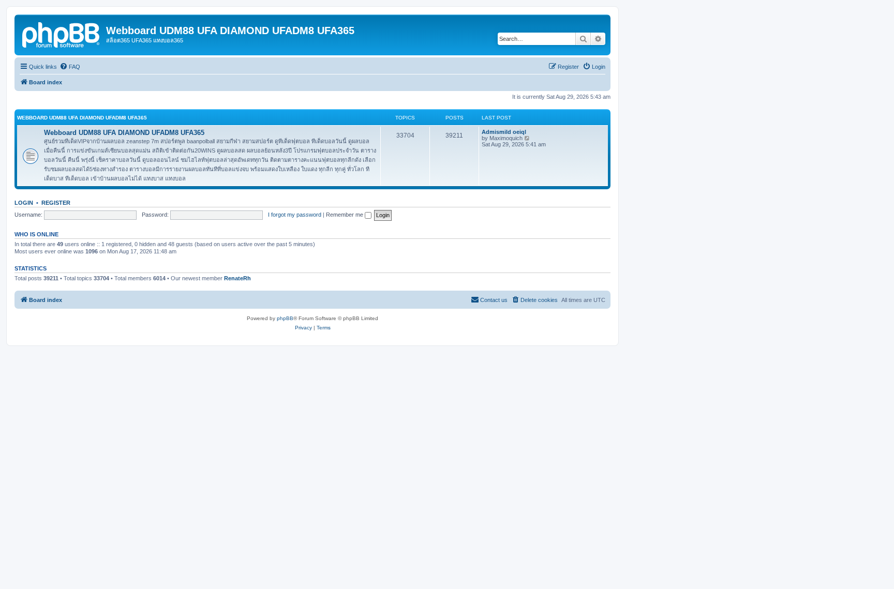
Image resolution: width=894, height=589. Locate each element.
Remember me (345, 215)
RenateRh (237, 278)
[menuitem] (69, 67)
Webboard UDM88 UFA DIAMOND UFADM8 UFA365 (82, 117)
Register (55, 203)
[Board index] (61, 33)
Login (23, 203)
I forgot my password (294, 215)
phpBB (285, 318)
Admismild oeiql (504, 132)
